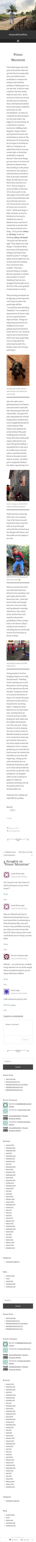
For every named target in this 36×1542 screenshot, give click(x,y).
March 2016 (9, 1240)
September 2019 (10, 1175)
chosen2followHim (18, 34)
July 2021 (8, 1164)
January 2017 (10, 1223)
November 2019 (10, 1172)
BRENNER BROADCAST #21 (14, 1090)
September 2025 (10, 1150)
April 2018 (9, 1194)
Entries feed (9, 1281)
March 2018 (9, 1196)
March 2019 (9, 1177)
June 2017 (9, 1210)
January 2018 (10, 1202)
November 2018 (10, 1180)
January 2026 (10, 1145)
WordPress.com (10, 1286)
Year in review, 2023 (24, 1110)
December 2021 (10, 1161)
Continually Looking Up (12, 1262)
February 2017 (10, 1221)
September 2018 (11, 1185)
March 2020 (9, 1169)
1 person (13, 1005)
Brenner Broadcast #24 (13, 1082)
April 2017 (9, 1215)
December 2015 (10, 1248)
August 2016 (9, 1231)
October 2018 (10, 1183)
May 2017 (9, 1212)
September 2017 (10, 1204)
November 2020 (10, 1167)
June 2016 (9, 1234)
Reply (5, 899)
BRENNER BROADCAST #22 (14, 1087)
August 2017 (9, 1207)
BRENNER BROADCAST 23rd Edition (17, 1084)
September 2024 (11, 1156)
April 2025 (9, 1153)
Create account (10, 1276)
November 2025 (10, 1148)
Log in (8, 1278)
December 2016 (10, 1226)
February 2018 (10, 1199)
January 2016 (10, 1245)
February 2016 (10, 1242)
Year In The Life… (11, 1079)
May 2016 (9, 1237)
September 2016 (10, 1229)
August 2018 (10, 1188)
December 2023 (10, 1158)
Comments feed (10, 1284)
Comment (25, 1039)
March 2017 (9, 1218)
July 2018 (8, 1191)
